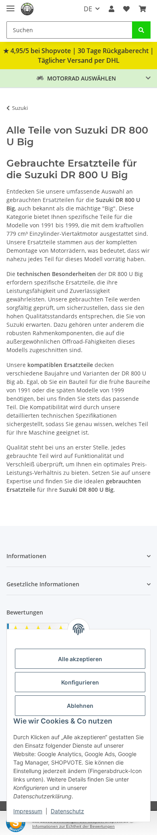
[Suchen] (141, 30)
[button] (111, 9)
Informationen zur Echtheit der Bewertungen (73, 826)
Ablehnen (80, 705)
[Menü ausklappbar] (10, 5)
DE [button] (88, 8)
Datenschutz (67, 811)
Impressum (27, 811)
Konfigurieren (80, 682)
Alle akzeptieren (80, 659)
